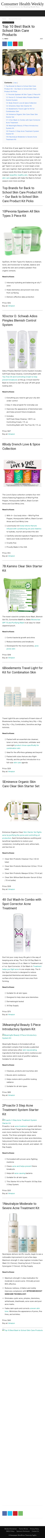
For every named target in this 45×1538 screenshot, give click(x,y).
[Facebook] (4, 44)
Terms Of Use (23, 1529)
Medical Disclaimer (10, 1529)
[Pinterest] (15, 44)
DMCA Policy (10, 1531)
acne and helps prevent (22, 1166)
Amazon (11, 306)
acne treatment (21, 1126)
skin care (6, 178)
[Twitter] (10, 44)
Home (4, 19)
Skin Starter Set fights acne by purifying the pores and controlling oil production (22, 835)
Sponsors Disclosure (23, 1531)
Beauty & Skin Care (15, 19)
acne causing (20, 1173)
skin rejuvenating (30, 1050)
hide (15, 83)
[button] (42, 13)
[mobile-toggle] (4, 13)
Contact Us (35, 1531)
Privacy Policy (34, 1529)
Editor (6, 38)
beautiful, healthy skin (19, 175)
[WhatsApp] (20, 44)
